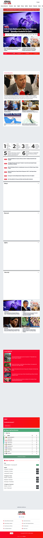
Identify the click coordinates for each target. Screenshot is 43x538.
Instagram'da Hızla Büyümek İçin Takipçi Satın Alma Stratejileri (21, 175)
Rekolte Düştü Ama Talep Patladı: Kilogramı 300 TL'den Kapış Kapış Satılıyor (29, 330)
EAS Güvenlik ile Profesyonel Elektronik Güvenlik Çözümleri (20, 179)
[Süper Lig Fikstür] (38, 460)
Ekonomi (35, 6)
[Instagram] (21, 517)
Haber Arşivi (25, 528)
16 (30, 34)
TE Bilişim (24, 536)
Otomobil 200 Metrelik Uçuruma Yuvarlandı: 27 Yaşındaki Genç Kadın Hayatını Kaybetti (9, 147)
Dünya (22, 6)
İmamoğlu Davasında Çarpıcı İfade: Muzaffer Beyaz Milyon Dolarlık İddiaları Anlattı (37, 147)
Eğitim (26, 6)
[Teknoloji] (38, 272)
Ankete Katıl (7, 425)
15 (28, 34)
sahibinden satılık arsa (21, 507)
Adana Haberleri (4, 6)
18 (33, 34)
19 (35, 34)
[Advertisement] (21, 63)
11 (21, 34)
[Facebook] (20, 517)
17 (31, 34)
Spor (15, 6)
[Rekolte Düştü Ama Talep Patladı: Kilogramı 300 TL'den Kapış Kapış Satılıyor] (31, 322)
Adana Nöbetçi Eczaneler (9, 520)
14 (26, 34)
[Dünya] (38, 183)
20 (37, 34)
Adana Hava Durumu (26, 520)
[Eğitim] (38, 242)
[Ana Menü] (38, 2)
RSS (12, 533)
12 (23, 34)
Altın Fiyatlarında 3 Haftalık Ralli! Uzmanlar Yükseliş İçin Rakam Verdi (32, 154)
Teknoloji (6, 272)
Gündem (11, 6)
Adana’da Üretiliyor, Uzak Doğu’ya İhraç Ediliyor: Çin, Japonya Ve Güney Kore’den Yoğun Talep (18, 147)
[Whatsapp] (23, 517)
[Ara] (37, 2)
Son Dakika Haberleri (7, 528)
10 (19, 34)
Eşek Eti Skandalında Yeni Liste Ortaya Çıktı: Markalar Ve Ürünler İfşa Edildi (27, 147)
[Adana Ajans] (7, 2)
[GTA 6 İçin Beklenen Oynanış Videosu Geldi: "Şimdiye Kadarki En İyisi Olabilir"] (12, 305)
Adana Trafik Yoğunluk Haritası (28, 523)
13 (24, 34)
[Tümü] (38, 419)
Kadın (39, 6)
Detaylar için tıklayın (21, 456)
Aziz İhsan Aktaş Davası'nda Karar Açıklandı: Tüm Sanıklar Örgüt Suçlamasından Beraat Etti (14, 154)
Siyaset (30, 6)
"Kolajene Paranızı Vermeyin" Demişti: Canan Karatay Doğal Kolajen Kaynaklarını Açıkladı (30, 314)
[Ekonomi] (38, 213)
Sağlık (18, 6)
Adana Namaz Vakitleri (8, 523)
